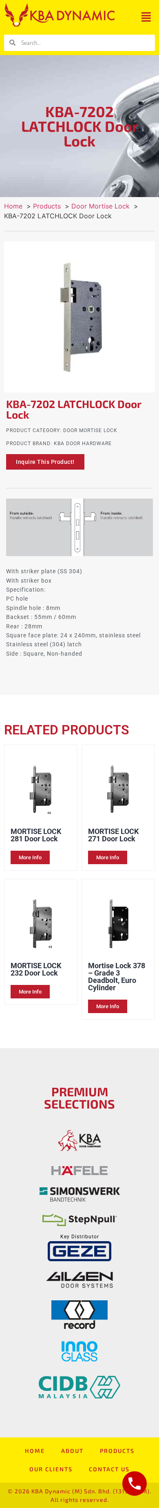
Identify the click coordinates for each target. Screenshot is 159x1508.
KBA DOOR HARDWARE (83, 443)
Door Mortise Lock (90, 430)
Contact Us (109, 1469)
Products (117, 1450)
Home (35, 1450)
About (72, 1450)
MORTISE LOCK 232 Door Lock (36, 969)
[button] (146, 16)
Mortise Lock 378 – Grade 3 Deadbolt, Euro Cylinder (116, 976)
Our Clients (51, 1469)
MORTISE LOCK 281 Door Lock (36, 835)
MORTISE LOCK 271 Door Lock (113, 835)
